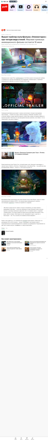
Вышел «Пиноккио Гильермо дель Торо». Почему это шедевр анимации (29, 153)
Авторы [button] (3, 228)
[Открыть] (14, 1)
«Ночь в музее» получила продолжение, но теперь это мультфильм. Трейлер (36, 248)
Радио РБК (12, 1)
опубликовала (19, 78)
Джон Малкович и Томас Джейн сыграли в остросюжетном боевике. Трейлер (14, 242)
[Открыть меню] (46, 1)
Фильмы (3, 34)
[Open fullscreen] (44, 124)
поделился (11, 202)
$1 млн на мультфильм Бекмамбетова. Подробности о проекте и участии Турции (38, 242)
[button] (24, 30)
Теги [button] (6, 228)
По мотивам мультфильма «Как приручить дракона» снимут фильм (14, 248)
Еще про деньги (33, 245)
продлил (25, 220)
